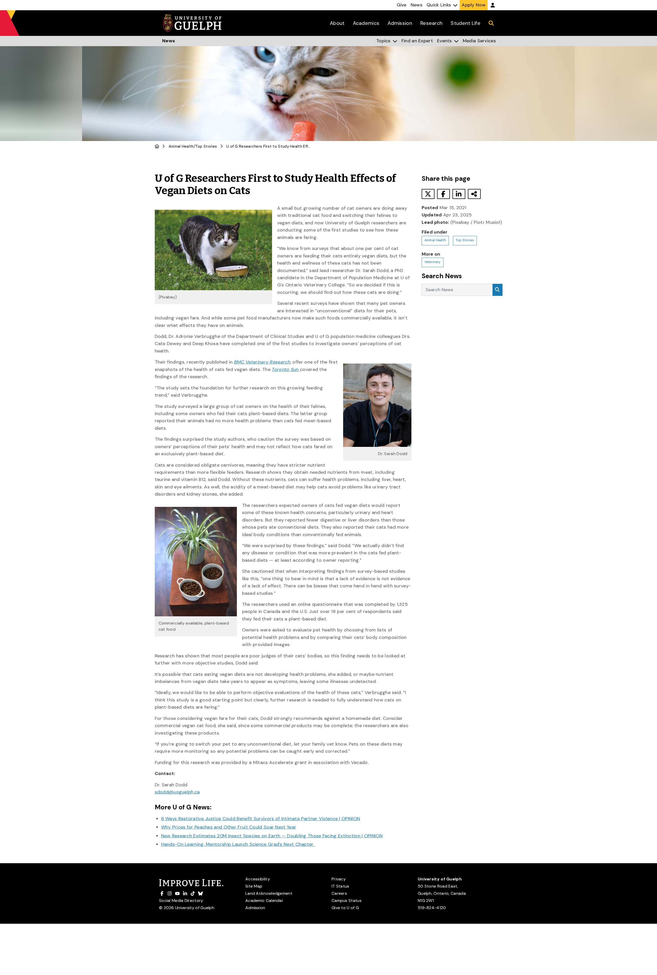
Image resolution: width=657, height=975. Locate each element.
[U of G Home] (157, 146)
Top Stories (206, 146)
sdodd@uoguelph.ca (177, 792)
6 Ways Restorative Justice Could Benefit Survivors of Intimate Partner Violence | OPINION (260, 819)
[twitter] (428, 194)
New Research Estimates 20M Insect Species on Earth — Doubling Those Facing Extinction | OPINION (272, 836)
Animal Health (181, 146)
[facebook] (443, 194)
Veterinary (432, 262)
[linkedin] (458, 194)
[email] (474, 194)
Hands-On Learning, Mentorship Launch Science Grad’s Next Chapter (238, 844)
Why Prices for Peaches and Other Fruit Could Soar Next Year (228, 827)
